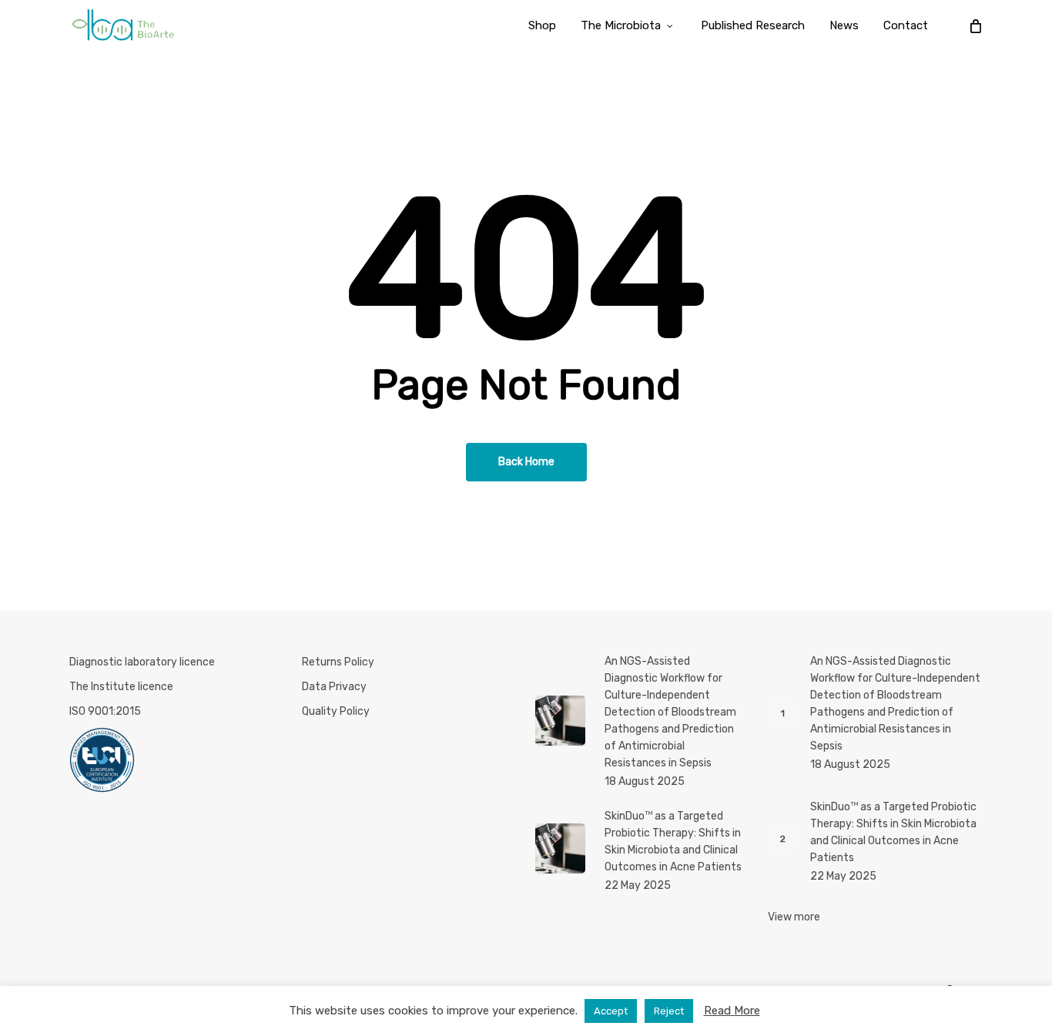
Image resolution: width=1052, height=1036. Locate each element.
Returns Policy (338, 662)
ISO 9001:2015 (105, 711)
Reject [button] (669, 1011)
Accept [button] (611, 1011)
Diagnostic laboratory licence (142, 662)
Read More (732, 1011)
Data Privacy (334, 686)
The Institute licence (121, 686)
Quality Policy (336, 711)
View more (794, 917)
